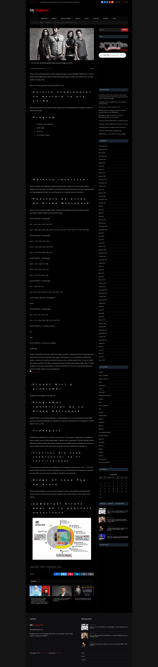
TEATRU (101, 452)
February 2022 (102, 193)
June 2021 (101, 209)
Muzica (43, 567)
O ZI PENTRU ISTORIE (105, 432)
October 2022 (102, 186)
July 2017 (101, 346)
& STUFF (101, 372)
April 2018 (101, 316)
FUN (114, 18)
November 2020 (103, 229)
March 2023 (102, 173)
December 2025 (103, 146)
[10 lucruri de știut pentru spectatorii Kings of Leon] (62, 44)
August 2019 (102, 263)
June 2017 (101, 350)
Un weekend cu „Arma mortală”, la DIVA (51, 2)
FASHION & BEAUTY (104, 395)
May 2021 (101, 213)
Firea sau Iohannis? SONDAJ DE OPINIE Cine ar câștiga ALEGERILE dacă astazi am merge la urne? (117, 520)
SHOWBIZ (101, 442)
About (82, 653)
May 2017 (101, 353)
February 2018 (102, 323)
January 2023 (102, 176)
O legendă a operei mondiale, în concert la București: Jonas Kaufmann (62, 600)
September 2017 (103, 340)
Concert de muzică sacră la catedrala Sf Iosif (110, 130)
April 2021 (101, 216)
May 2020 (101, 239)
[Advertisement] (95, 10)
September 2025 (103, 149)
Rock (59, 567)
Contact (83, 659)
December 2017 (103, 330)
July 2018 (101, 306)
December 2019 (103, 253)
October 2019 (102, 256)
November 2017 (103, 333)
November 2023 (103, 156)
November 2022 (103, 183)
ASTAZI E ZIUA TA (104, 379)
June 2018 (101, 310)
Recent (110, 503)
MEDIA (54, 18)
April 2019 (101, 276)
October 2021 (102, 203)
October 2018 (102, 296)
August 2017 (102, 343)
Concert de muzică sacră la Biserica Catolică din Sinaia (83, 599)
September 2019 (103, 259)
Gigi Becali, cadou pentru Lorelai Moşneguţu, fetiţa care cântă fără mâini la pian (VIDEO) (117, 537)
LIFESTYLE (44, 18)
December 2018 (103, 290)
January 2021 (102, 223)
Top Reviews (119, 503)
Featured (101, 399)
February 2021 (102, 219)
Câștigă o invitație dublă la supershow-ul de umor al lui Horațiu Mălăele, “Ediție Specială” (117, 529)
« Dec (100, 497)
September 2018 (103, 300)
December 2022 (103, 179)
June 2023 (101, 166)
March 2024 (102, 152)
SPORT (100, 449)
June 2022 (101, 189)
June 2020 (101, 236)
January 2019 (102, 286)
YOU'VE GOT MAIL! (104, 462)
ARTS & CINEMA (66, 18)
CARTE (101, 389)
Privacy (83, 656)
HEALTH (101, 419)
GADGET (96, 18)
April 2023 (101, 169)
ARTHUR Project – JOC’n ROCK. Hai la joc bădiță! (112, 134)
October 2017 (102, 336)
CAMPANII (102, 385)
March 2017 (102, 360)
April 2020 (101, 243)
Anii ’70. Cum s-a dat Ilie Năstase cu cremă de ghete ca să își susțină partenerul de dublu (117, 512)
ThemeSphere (44, 653)
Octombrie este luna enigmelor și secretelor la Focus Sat (113, 124)
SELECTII (101, 439)
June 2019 (101, 270)
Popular (103, 503)
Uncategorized (102, 459)
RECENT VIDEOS (103, 435)
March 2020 (102, 246)
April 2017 (101, 356)
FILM (100, 402)
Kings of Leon (34, 567)
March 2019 (102, 280)
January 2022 (102, 196)
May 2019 (101, 273)
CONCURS (102, 392)
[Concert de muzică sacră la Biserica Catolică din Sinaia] (84, 591)
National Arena (51, 567)
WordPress (59, 653)
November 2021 (103, 199)
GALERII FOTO (103, 415)
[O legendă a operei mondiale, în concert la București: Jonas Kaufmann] (62, 591)
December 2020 (103, 226)
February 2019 (102, 283)
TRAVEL (77, 18)
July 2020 (101, 233)
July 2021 (101, 206)
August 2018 (102, 303)
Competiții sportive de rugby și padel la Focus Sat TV (112, 127)
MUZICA (92, 68)
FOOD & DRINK (103, 405)
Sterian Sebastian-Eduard (38, 68)
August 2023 (102, 163)
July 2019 (101, 266)
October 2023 (102, 159)
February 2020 (102, 249)
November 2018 (103, 293)
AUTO (87, 18)
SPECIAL (105, 18)
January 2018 (102, 326)
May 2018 (101, 313)
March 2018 (102, 320)
